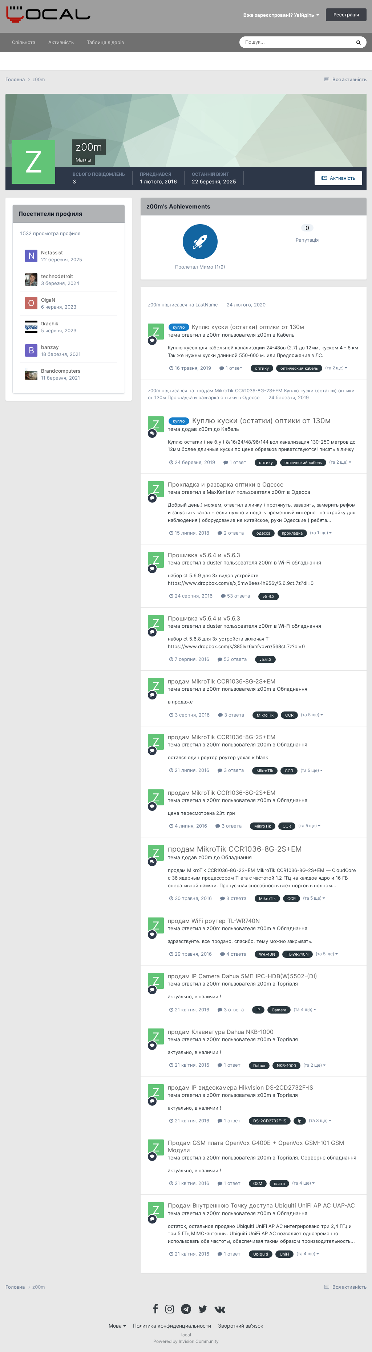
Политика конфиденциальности (172, 1326)
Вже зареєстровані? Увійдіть (279, 15)
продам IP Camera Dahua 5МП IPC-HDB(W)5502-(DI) (242, 976)
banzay (50, 347)
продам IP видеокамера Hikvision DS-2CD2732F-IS (240, 1087)
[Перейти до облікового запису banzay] (31, 350)
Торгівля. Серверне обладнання (316, 1157)
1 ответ (233, 368)
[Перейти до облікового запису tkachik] (31, 327)
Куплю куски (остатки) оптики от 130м (248, 326)
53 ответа (238, 596)
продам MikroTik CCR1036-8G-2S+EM (239, 390)
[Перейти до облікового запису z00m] (156, 332)
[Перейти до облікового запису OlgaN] (31, 303)
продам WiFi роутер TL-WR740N (214, 920)
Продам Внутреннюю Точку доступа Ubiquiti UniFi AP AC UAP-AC (261, 1205)
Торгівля (287, 983)
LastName (206, 305)
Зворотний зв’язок (240, 1326)
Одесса (300, 492)
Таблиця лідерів (105, 42)
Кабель (286, 335)
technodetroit (57, 276)
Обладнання (292, 689)
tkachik (49, 323)
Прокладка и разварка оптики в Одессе (214, 397)
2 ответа (233, 533)
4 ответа (235, 954)
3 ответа (233, 715)
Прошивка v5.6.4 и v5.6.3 (204, 555)
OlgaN (48, 300)
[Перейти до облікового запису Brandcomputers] (31, 374)
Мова (116, 1326)
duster (214, 562)
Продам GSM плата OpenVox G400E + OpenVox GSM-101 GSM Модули (256, 1146)
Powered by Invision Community (186, 1341)
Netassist (52, 252)
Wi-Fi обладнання (299, 562)
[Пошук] (359, 42)
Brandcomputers (60, 371)
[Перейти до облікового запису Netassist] (31, 256)
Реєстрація (346, 14)
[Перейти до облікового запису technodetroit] (31, 279)
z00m (154, 305)
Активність (61, 42)
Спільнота (23, 42)
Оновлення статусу (320, 42)
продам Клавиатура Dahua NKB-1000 (221, 1031)
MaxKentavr (221, 492)
